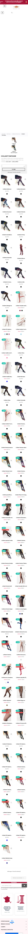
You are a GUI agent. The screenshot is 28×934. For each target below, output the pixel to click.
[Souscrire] (24, 885)
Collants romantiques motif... (21, 609)
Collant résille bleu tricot (7, 376)
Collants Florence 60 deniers (21, 723)
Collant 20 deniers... (7, 329)
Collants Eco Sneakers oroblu (7, 677)
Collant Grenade (21, 400)
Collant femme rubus (21, 447)
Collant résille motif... (7, 353)
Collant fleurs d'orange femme (21, 495)
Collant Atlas (7, 400)
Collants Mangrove (7, 305)
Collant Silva (21, 353)
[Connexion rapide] (24, 1)
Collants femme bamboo (21, 767)
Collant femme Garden (7, 563)
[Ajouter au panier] (11, 179)
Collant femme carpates (21, 424)
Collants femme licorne (21, 632)
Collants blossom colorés (21, 654)
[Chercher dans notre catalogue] (11, 12)
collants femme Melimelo (7, 654)
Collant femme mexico (7, 447)
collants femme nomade (21, 789)
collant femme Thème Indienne (21, 563)
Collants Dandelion (7, 234)
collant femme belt (7, 586)
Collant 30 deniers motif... (7, 744)
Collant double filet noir (21, 586)
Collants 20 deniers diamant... (7, 723)
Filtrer (13, 169)
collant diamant (7, 700)
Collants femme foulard (7, 632)
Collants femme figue (7, 609)
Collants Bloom (21, 258)
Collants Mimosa (7, 189)
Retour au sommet (18, 878)
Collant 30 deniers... (21, 744)
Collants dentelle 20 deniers (21, 677)
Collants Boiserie (21, 189)
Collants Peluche (21, 212)
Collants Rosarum (7, 212)
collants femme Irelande (7, 812)
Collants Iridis (21, 282)
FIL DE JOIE (8, 161)
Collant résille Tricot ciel (21, 329)
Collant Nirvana (21, 376)
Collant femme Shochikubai (21, 471)
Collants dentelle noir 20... (7, 517)
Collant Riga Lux (21, 700)
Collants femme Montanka (7, 789)
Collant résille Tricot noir (7, 424)
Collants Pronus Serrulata (7, 282)
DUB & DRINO (15, 161)
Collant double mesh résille (21, 305)
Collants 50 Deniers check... (21, 517)
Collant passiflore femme (7, 495)
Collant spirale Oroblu (7, 540)
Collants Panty (21, 234)
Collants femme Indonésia (21, 540)
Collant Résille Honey (7, 858)
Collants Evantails (7, 257)
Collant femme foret (7, 471)
